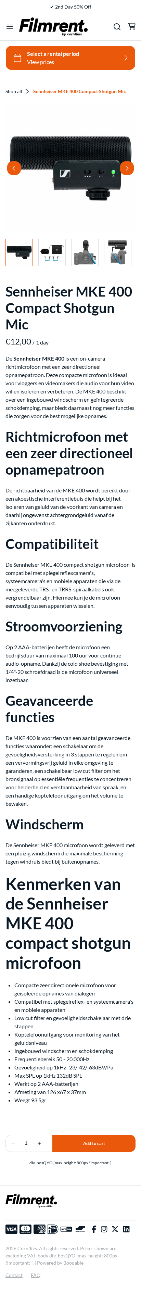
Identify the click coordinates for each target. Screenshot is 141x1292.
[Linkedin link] (126, 1229)
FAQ (35, 1275)
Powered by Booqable (60, 1263)
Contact (14, 1275)
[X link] (115, 1229)
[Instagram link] (104, 1229)
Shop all (13, 91)
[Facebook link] (94, 1229)
